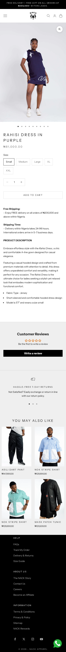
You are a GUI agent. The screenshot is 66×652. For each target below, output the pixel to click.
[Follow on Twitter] (24, 639)
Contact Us (19, 583)
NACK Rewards (21, 628)
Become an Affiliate (23, 594)
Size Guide (19, 561)
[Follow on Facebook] (15, 639)
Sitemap (17, 623)
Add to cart (33, 195)
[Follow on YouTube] (41, 639)
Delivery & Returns (23, 555)
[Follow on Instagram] (32, 639)
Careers (17, 589)
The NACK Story (22, 578)
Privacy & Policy (21, 617)
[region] (33, 387)
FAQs (16, 544)
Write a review (33, 353)
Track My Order (21, 549)
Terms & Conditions (24, 611)
